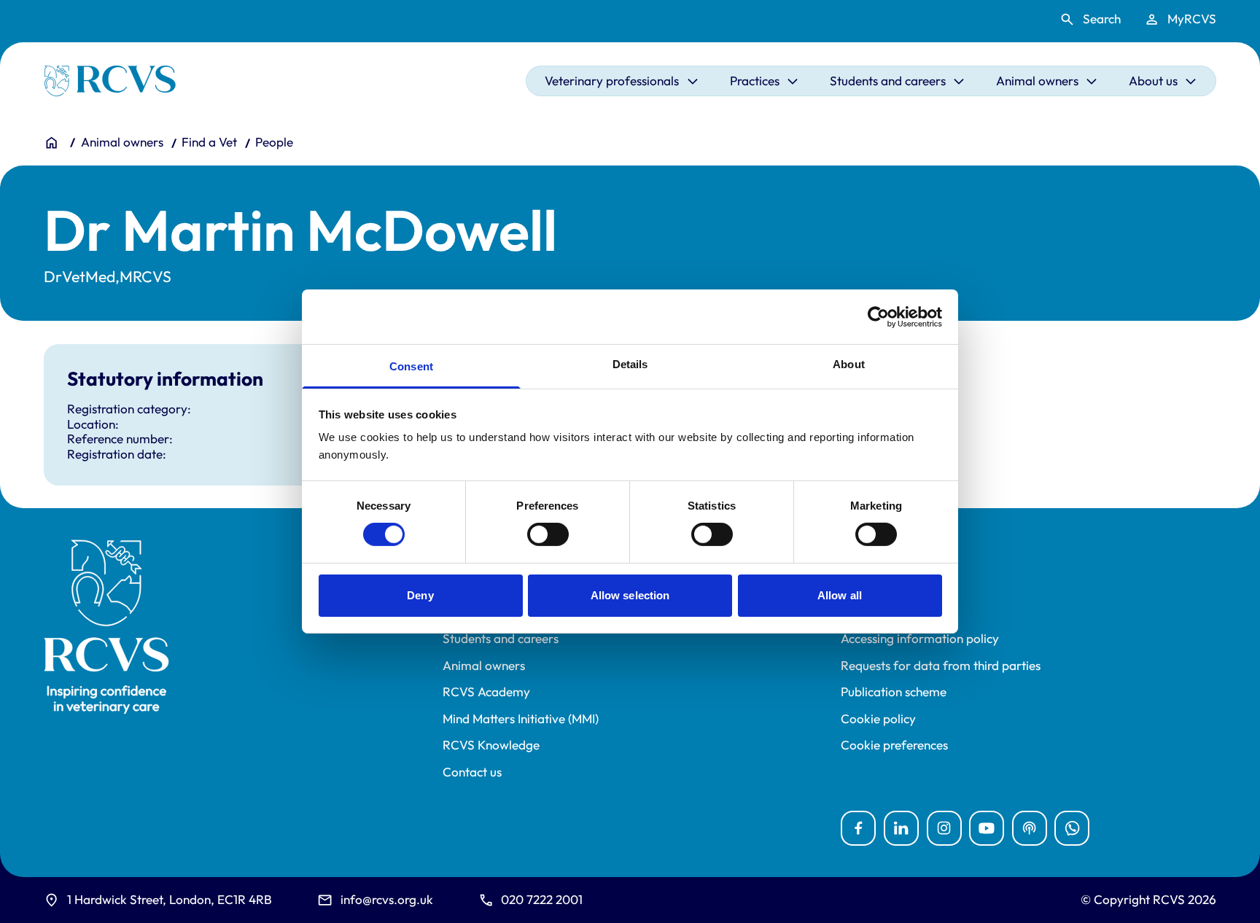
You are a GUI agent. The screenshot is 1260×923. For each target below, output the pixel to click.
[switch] (548, 534)
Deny (420, 595)
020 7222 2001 (542, 899)
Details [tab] (630, 364)
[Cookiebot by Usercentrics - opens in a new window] (878, 316)
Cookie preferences (894, 745)
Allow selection (630, 595)
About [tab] (849, 364)
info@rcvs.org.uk (387, 899)
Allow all (839, 595)
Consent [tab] (411, 366)
